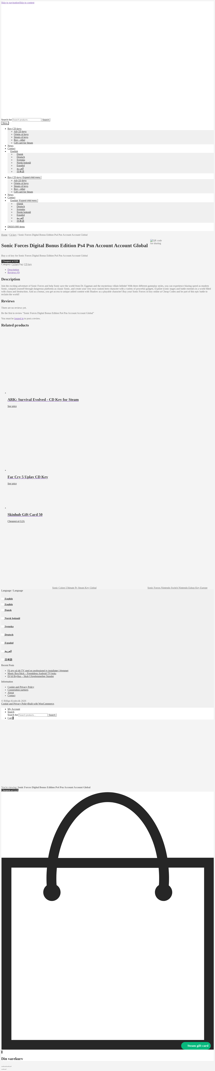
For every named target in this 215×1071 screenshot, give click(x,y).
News (10, 145)
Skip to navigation (10, 2)
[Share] (7, 1066)
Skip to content (26, 2)
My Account (14, 709)
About (11, 692)
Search (45, 120)
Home (4, 234)
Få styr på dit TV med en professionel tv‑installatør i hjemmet (38, 670)
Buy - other (19, 140)
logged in (19, 318)
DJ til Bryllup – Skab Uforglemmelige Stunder (31, 676)
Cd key (13, 234)
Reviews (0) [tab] (14, 272)
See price (12, 406)
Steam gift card (197, 1046)
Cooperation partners (18, 689)
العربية (8, 651)
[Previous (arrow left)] (2, 1069)
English (8, 598)
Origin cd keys (21, 134)
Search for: (6, 119)
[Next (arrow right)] (5, 1069)
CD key (28, 264)
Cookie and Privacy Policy (21, 687)
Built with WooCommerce (41, 703)
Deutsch (8, 634)
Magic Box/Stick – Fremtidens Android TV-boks (32, 673)
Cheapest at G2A (10, 261)
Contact (11, 148)
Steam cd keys (21, 137)
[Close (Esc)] (10, 1066)
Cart (11, 718)
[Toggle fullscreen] (5, 1066)
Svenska (9, 626)
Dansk (8, 610)
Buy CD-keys (14, 128)
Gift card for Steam (23, 142)
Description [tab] (13, 269)
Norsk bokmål (12, 618)
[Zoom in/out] (2, 1066)
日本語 (8, 659)
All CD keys (20, 131)
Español (8, 643)
